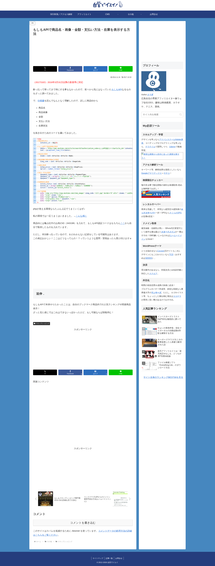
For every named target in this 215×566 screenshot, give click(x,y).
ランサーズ (156, 292)
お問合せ (118, 558)
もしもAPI (116, 89)
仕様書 (41, 100)
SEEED (148, 258)
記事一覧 (109, 558)
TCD (171, 254)
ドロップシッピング (42, 323)
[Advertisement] (83, 50)
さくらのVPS (175, 213)
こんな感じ (81, 216)
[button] (180, 114)
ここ (122, 223)
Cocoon (160, 251)
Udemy (172, 147)
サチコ (167, 173)
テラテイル (150, 147)
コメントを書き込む (83, 522)
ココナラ (177, 296)
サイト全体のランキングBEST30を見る (163, 377)
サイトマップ (98, 558)
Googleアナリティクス (151, 173)
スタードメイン (168, 232)
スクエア (153, 273)
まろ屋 (150, 94)
